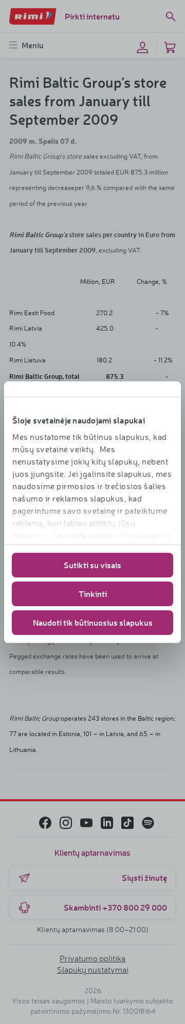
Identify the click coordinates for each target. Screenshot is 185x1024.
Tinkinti (93, 593)
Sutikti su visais (92, 564)
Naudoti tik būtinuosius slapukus (93, 622)
